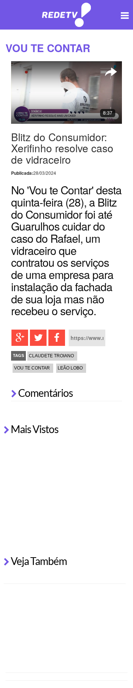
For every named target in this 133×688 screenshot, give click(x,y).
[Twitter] (38, 338)
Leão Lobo (70, 368)
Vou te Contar (32, 368)
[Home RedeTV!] (67, 14)
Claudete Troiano (51, 355)
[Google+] (19, 338)
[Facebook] (56, 338)
